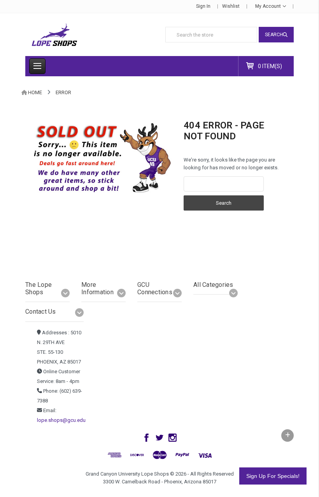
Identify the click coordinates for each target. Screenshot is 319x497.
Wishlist (231, 6)
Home (35, 92)
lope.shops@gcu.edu (61, 420)
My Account (268, 6)
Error (63, 92)
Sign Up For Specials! (273, 476)
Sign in (203, 6)
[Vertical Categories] (37, 66)
